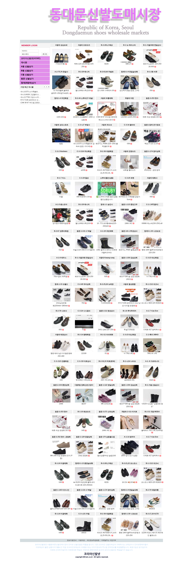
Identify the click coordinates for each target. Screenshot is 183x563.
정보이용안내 (71, 540)
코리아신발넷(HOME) (30, 58)
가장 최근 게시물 (27, 87)
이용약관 (81, 540)
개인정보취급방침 (93, 540)
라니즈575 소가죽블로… (30, 92)
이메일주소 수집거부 (108, 540)
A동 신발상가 (27, 66)
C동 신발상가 (27, 74)
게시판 (24, 62)
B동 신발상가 (27, 70)
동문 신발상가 (27, 78)
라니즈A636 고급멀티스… (31, 94)
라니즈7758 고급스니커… (30, 97)
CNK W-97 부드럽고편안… (31, 103)
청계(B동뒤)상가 (28, 83)
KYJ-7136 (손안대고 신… (30, 100)
